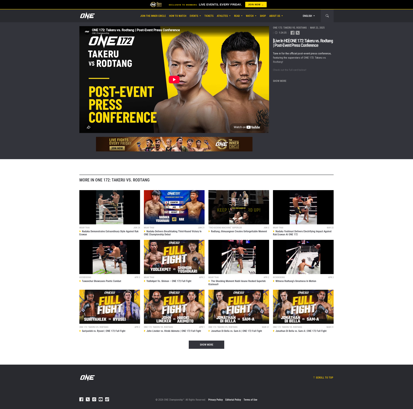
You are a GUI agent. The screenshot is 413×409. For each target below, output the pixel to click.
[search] (327, 15)
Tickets (208, 15)
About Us (274, 15)
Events (194, 15)
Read (237, 15)
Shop (263, 15)
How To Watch (177, 15)
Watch (250, 15)
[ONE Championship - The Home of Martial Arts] (87, 16)
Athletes (222, 15)
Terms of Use (250, 399)
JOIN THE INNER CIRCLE (153, 15)
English (307, 15)
